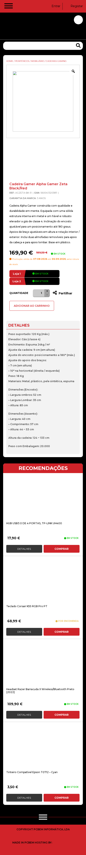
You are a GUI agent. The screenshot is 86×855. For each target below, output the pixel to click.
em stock (41, 273)
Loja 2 (17, 281)
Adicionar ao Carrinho (32, 305)
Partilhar (65, 293)
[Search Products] (78, 45)
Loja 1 (17, 273)
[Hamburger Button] (8, 6)
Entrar (56, 6)
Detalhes (24, 548)
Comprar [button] (61, 548)
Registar (77, 6)
